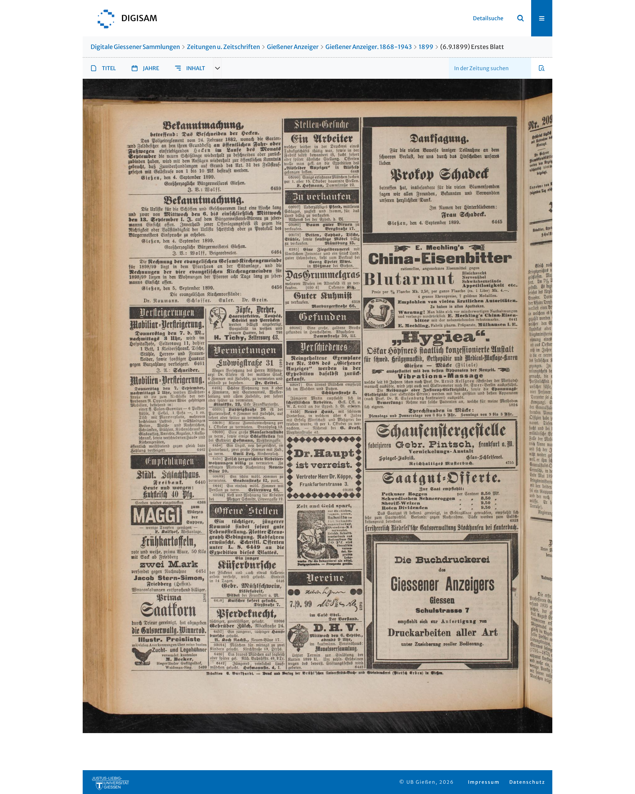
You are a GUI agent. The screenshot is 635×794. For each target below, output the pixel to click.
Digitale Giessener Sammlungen (135, 47)
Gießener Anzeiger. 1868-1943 (368, 47)
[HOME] (124, 18)
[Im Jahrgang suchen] (541, 68)
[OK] (520, 18)
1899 (426, 47)
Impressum (484, 782)
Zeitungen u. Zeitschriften (223, 47)
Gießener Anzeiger (292, 47)
